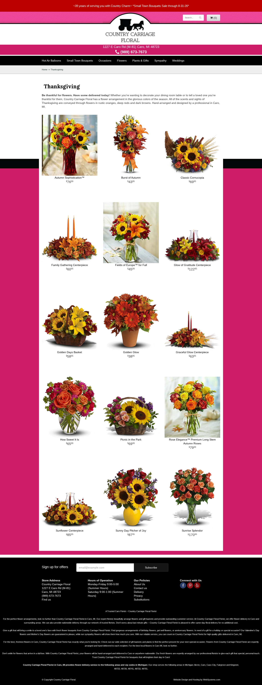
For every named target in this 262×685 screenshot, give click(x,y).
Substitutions (141, 599)
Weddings (178, 60)
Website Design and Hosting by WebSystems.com (196, 679)
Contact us (140, 588)
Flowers (122, 60)
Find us (46, 599)
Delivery (139, 591)
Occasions (105, 60)
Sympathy (160, 60)
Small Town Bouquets (80, 60)
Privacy (138, 595)
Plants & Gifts (140, 60)
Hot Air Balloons (51, 60)
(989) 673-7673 (133, 52)
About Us (139, 584)
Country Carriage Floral (131, 28)
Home (44, 69)
